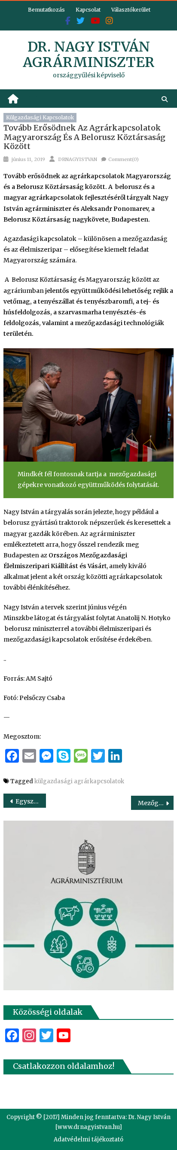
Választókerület (130, 9)
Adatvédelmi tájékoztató (88, 1139)
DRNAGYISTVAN (77, 159)
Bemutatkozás (46, 9)
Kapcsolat (88, 9)
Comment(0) (123, 159)
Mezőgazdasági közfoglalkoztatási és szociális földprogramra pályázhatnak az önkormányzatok (156, 803)
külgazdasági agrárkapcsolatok (79, 781)
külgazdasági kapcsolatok (40, 117)
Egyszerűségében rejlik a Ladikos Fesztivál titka (30, 801)
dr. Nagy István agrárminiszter (89, 54)
